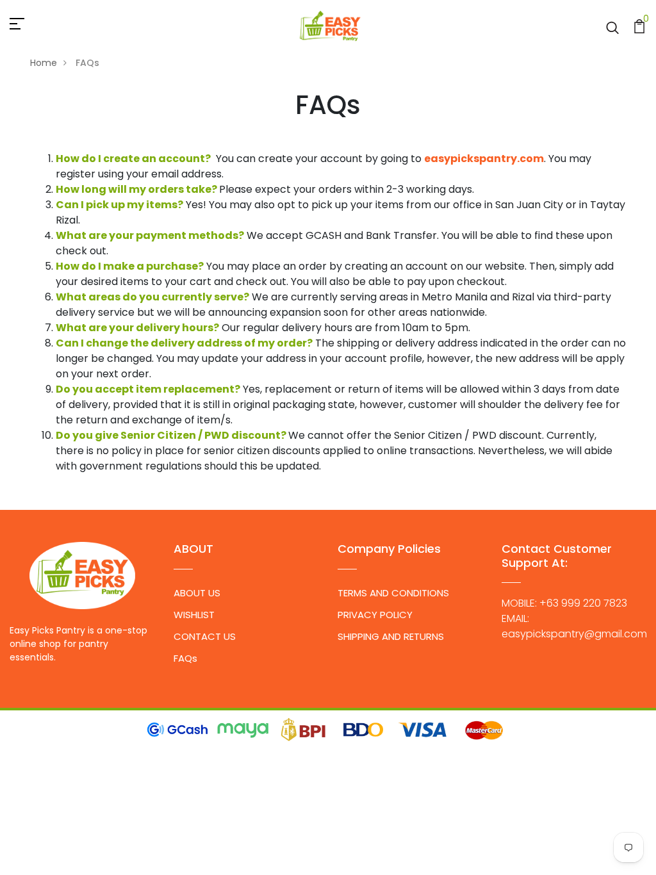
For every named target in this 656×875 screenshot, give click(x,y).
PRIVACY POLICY (375, 614)
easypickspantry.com (484, 158)
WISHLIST (194, 614)
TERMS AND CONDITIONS (393, 593)
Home (43, 62)
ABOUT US (197, 593)
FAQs (185, 658)
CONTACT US (205, 636)
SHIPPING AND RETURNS (391, 636)
